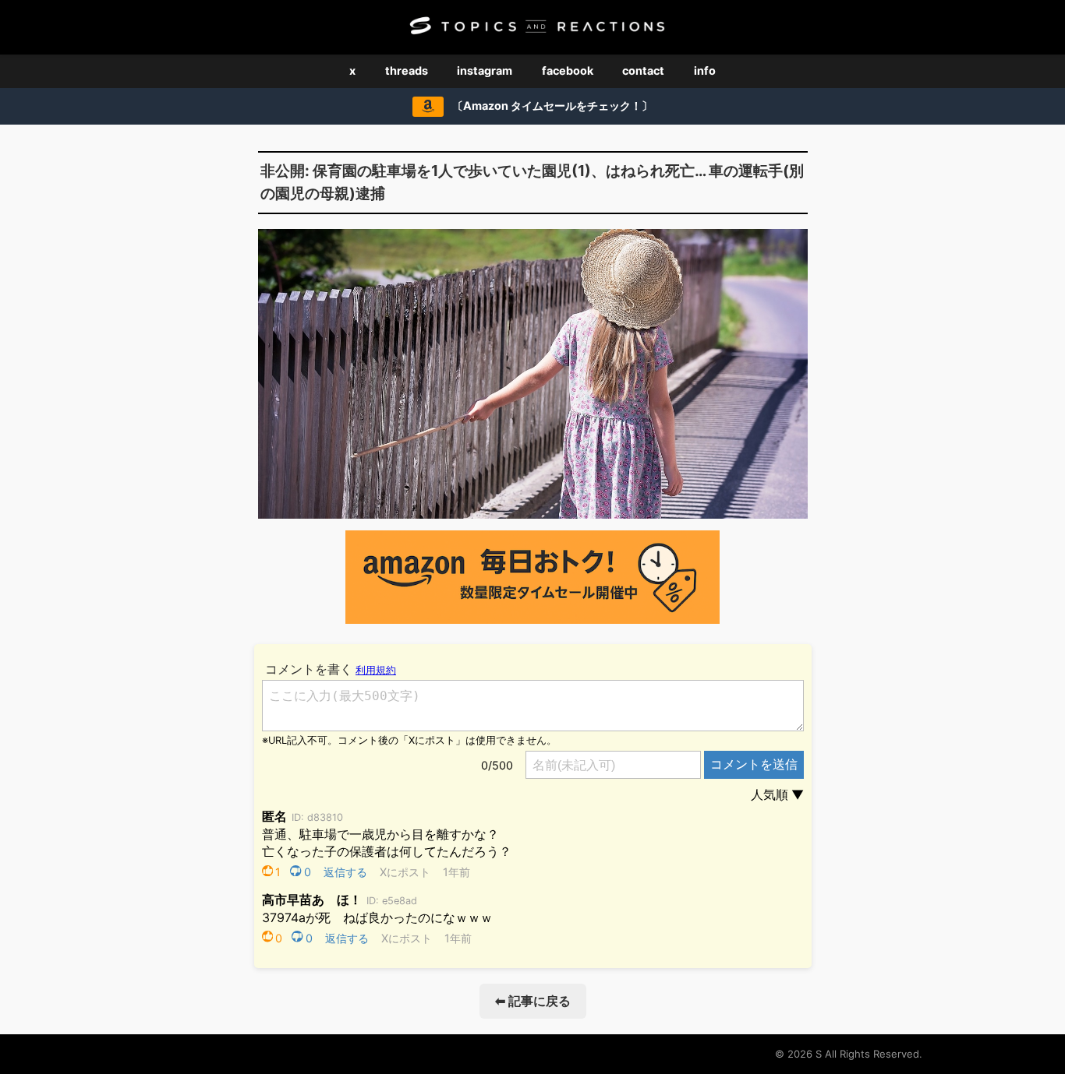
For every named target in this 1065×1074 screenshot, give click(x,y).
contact (643, 70)
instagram (484, 70)
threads (406, 70)
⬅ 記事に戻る (533, 1001)
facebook (567, 70)
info (705, 70)
